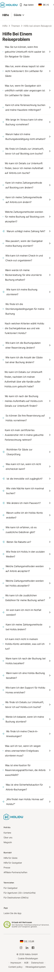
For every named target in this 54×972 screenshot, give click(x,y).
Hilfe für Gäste (10, 858)
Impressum (15, 962)
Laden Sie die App (12, 913)
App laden (29, 4)
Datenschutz (37, 962)
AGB (26, 962)
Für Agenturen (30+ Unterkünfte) (20, 892)
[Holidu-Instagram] (21, 947)
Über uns (8, 837)
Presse (7, 867)
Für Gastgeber (11, 888)
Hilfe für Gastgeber (13, 862)
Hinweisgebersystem (36, 967)
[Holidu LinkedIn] (27, 947)
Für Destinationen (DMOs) (16, 897)
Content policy (15, 967)
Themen (15, 25)
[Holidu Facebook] (33, 947)
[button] (19, 15)
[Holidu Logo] (9, 5)
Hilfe (5, 15)
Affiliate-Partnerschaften (15, 872)
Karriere (7, 832)
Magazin (8, 842)
